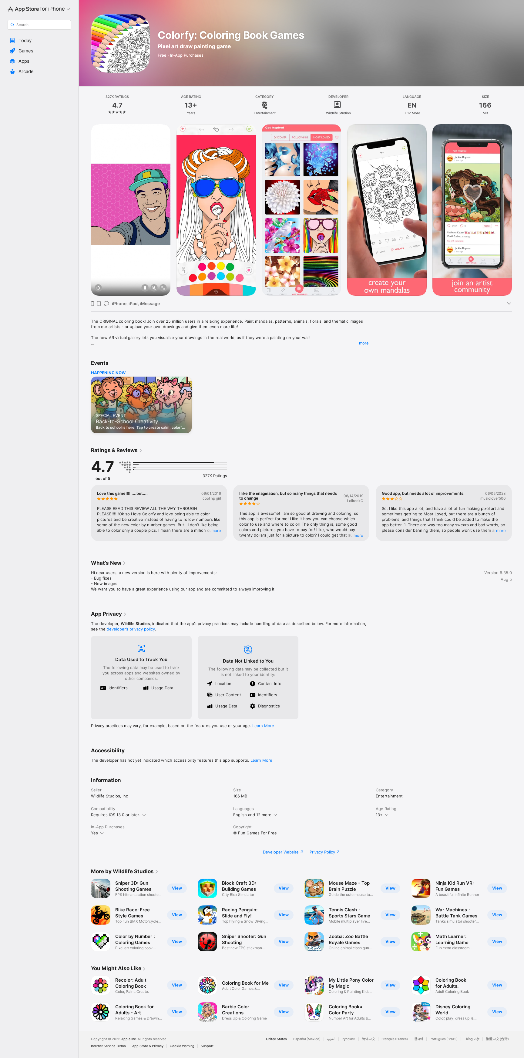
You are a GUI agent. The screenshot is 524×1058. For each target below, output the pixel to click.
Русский (348, 1039)
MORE (216, 530)
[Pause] (145, 288)
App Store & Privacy (147, 1046)
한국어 (418, 1039)
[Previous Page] (85, 513)
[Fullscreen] (163, 288)
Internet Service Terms (108, 1046)
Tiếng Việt (471, 1039)
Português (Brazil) (444, 1039)
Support (207, 1046)
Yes (94, 832)
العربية (331, 1039)
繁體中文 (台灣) (497, 1039)
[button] (39, 40)
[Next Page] (518, 513)
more (364, 343)
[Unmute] (154, 288)
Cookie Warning (182, 1046)
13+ (379, 814)
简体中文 (368, 1039)
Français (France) (394, 1039)
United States (276, 1039)
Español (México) (307, 1039)
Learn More (263, 725)
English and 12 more (252, 814)
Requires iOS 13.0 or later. (115, 814)
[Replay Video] (98, 288)
